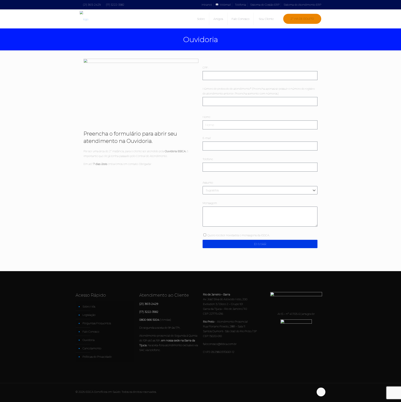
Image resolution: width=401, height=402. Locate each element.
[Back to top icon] (321, 392)
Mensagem (210, 203)
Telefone (208, 159)
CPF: (205, 67)
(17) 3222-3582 (115, 4)
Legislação (88, 314)
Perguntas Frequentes (96, 323)
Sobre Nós (88, 306)
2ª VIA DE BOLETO (302, 18)
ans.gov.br (308, 313)
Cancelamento (91, 348)
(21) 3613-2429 (92, 4)
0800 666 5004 (149, 320)
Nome (206, 117)
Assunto (208, 182)
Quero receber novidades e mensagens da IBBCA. (238, 235)
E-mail (207, 138)
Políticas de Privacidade (97, 356)
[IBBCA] (84, 18)
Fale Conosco (90, 331)
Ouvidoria (88, 340)
